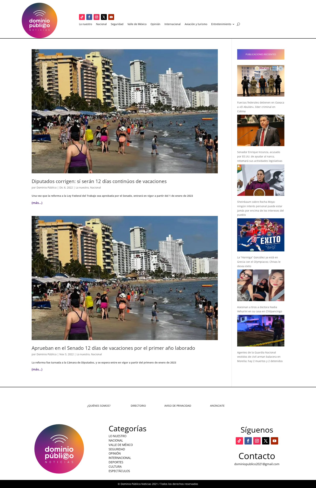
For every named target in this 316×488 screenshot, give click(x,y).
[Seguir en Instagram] (96, 17)
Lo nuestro (85, 24)
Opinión (155, 24)
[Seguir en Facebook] (89, 17)
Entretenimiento (221, 24)
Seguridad (117, 24)
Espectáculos (119, 471)
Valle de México (136, 24)
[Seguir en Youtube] (111, 17)
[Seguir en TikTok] (82, 17)
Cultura (115, 467)
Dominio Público (47, 187)
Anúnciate (217, 405)
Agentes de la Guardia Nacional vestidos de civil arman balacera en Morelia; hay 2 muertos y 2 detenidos (260, 357)
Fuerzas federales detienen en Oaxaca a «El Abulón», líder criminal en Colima (260, 107)
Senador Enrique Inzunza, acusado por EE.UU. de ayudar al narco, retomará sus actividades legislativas (259, 156)
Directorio (138, 405)
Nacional (101, 24)
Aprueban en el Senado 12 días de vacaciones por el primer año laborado (113, 348)
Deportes (116, 462)
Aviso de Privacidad (177, 405)
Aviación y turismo (196, 24)
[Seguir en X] (104, 17)
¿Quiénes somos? (98, 405)
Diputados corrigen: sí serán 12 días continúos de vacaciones (99, 181)
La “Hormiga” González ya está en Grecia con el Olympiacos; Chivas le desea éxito (259, 262)
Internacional (172, 24)
